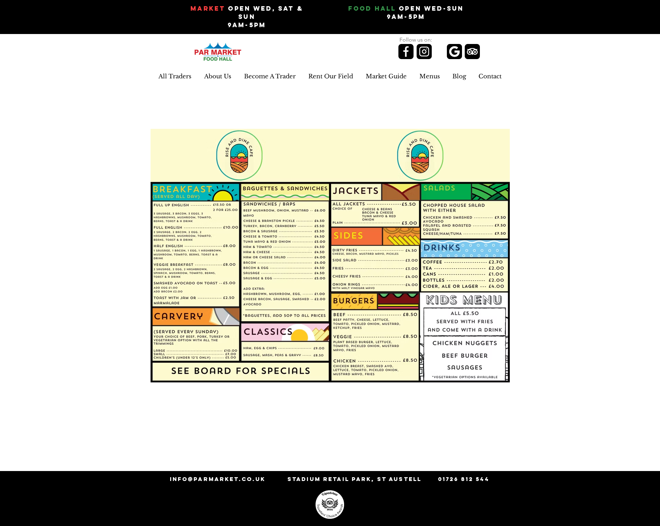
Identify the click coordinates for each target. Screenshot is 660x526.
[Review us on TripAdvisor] (472, 51)
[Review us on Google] (454, 51)
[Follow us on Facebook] (406, 51)
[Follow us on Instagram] (424, 51)
